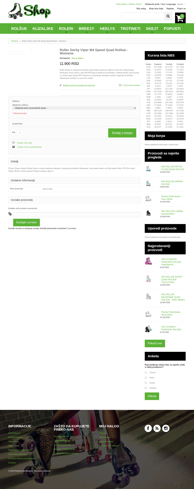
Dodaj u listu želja (24, 143)
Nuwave (153, 388)
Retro (152, 378)
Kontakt (12, 462)
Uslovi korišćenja (62, 440)
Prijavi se (181, 8)
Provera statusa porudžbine (21, 458)
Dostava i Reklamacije (64, 449)
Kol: (13, 132)
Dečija (152, 383)
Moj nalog (141, 8)
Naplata (170, 8)
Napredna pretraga (17, 454)
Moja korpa (104, 437)
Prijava (102, 433)
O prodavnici (14, 433)
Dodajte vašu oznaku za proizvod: (22, 208)
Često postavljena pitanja (66, 453)
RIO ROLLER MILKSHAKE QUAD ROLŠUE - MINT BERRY (173, 297)
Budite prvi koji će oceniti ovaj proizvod (79, 85)
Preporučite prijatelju (131, 85)
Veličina (16, 101)
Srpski (180, 4)
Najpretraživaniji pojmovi (20, 450)
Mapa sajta (13, 445)
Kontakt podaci (15, 437)
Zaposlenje (13, 441)
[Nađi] (168, 16)
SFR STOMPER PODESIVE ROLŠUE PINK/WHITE (171, 262)
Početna (14, 41)
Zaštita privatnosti (62, 445)
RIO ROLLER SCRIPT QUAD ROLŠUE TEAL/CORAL (172, 279)
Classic (153, 373)
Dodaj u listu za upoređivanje (29, 147)
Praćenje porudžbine (109, 445)
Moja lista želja (156, 8)
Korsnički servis (61, 436)
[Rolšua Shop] (29, 11)
